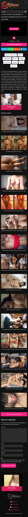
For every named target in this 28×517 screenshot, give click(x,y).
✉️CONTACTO (14, 502)
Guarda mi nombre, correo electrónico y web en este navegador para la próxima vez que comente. (12, 460)
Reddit (18, 49)
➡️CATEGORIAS (14, 507)
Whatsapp (11, 49)
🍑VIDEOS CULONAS (14, 510)
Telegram (25, 49)
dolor (15, 58)
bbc (21, 55)
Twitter (5, 49)
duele (22, 58)
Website (3, 452)
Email (2, 448)
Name (2, 443)
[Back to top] (26, 514)
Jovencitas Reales (11, 55)
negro (15, 62)
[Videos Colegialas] (10, 5)
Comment (3, 427)
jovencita (7, 62)
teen (22, 62)
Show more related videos (14, 414)
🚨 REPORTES (14, 504)
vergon (14, 66)
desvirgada (7, 58)
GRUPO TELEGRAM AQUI (14, 44)
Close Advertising (14, 29)
